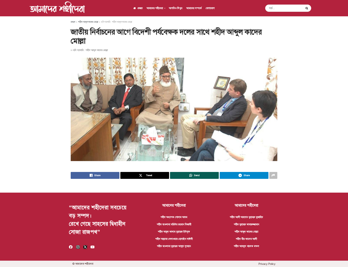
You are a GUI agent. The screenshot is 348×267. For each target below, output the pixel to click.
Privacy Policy (267, 263)
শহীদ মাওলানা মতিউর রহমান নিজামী (174, 224)
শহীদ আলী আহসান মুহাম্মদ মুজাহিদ (246, 217)
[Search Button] (307, 8)
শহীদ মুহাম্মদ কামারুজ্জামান (246, 224)
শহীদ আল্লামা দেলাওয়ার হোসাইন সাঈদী (174, 239)
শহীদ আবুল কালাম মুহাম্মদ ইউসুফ (174, 231)
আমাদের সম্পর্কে (194, 8)
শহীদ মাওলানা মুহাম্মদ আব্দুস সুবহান (174, 246)
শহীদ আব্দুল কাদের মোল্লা (88, 21)
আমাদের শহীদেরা (57, 8)
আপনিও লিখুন (175, 8)
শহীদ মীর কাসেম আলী (246, 239)
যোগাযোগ (210, 8)
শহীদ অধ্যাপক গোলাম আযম (174, 217)
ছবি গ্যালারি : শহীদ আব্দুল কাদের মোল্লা (116, 21)
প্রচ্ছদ (140, 8)
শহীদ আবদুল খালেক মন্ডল (246, 246)
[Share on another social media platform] (273, 175)
